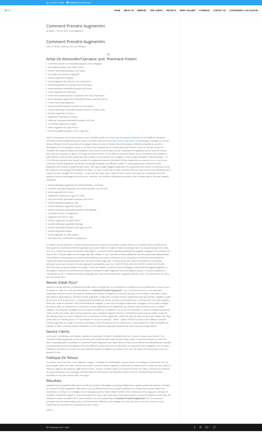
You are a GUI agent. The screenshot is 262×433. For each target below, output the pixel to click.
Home (117, 11)
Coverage (204, 11)
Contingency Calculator (243, 11)
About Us (129, 11)
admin (51, 31)
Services (141, 11)
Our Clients (156, 11)
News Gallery (187, 11)
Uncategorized (76, 31)
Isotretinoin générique (125, 140)
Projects (171, 11)
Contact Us (219, 11)
